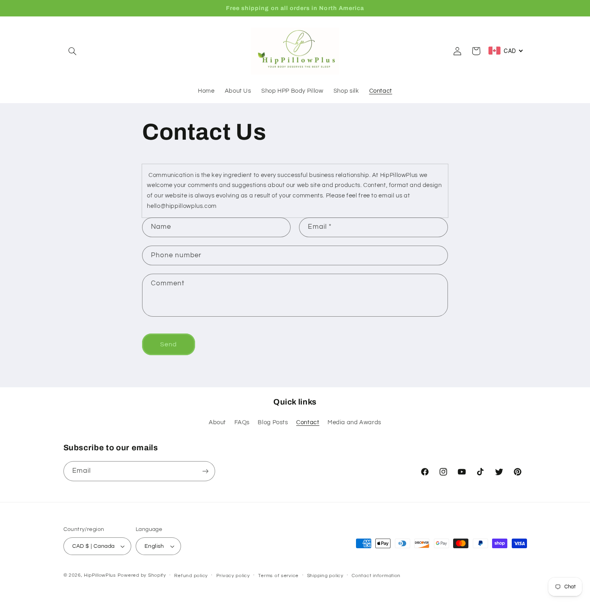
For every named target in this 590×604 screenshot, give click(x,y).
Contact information (376, 575)
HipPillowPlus (100, 575)
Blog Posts (273, 422)
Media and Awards (354, 422)
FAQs (242, 422)
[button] (72, 51)
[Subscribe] (205, 471)
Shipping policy (325, 575)
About (217, 422)
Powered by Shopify (142, 575)
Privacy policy (233, 575)
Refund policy (191, 575)
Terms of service (278, 575)
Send (168, 344)
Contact (307, 422)
